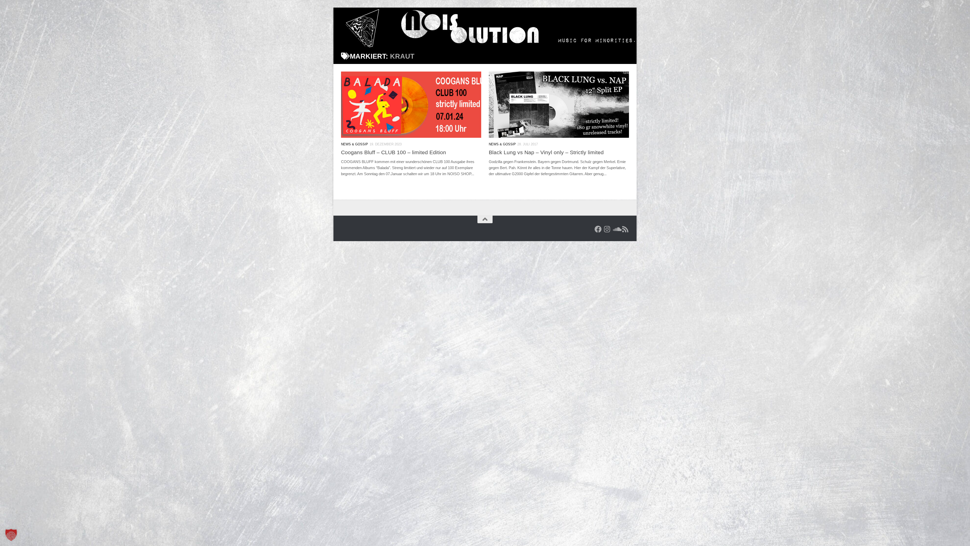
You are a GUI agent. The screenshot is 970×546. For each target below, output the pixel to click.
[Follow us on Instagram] (607, 229)
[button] (11, 535)
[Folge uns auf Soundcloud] (616, 229)
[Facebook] (598, 229)
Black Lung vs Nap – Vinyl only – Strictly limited (546, 152)
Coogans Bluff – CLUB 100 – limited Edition (393, 152)
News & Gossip (354, 144)
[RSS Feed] (625, 229)
